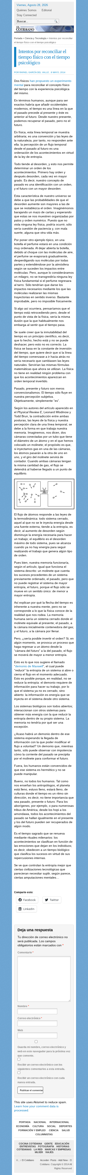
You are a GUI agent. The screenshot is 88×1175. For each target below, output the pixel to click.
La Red (38, 1149)
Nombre (23, 1006)
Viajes (49, 1152)
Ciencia (54, 1130)
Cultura (38, 1126)
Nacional (40, 1122)
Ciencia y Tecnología (35, 38)
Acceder (44, 1160)
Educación (62, 1143)
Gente (48, 1143)
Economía (22, 1126)
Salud (66, 1130)
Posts (53, 1160)
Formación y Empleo (32, 1130)
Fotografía (46, 1146)
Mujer (39, 1152)
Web (20, 1030)
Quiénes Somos (27, 10)
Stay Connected (27, 15)
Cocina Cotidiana (30, 1143)
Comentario (26, 952)
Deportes (65, 1126)
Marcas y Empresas (58, 1149)
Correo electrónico (30, 1018)
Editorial (47, 10)
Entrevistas (28, 1146)
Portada (18, 38)
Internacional (59, 1122)
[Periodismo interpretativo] (44, 29)
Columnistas (44, 1134)
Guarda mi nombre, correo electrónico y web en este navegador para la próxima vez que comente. (44, 1051)
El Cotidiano (27, 1160)
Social (51, 1126)
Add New (63, 1160)
